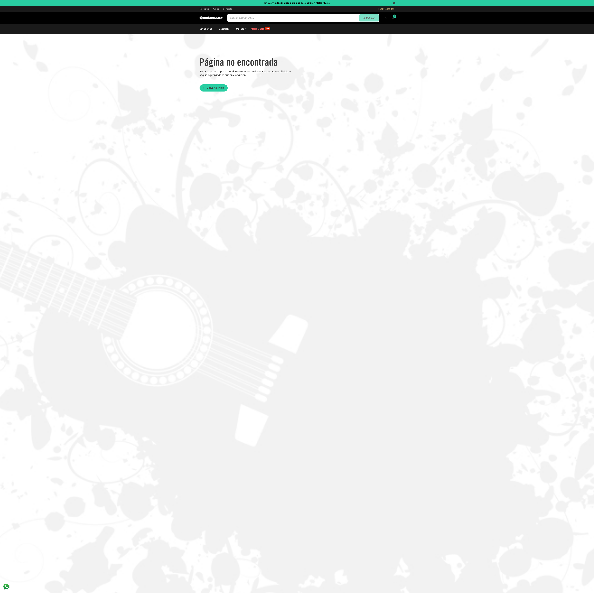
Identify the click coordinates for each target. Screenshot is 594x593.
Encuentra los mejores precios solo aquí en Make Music (297, 3)
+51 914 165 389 (386, 9)
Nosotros (204, 9)
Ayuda (216, 9)
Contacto (227, 9)
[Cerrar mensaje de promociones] (394, 3)
